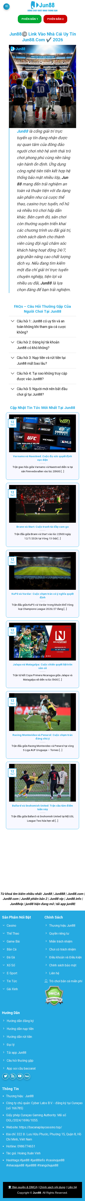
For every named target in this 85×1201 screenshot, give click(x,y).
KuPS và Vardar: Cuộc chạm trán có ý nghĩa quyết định (42, 595)
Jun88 (29, 1096)
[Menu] (6, 6)
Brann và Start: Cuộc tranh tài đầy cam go (42, 526)
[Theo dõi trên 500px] (27, 1076)
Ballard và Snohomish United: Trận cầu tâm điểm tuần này (42, 807)
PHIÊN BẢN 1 (30, 18)
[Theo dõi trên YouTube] (20, 1076)
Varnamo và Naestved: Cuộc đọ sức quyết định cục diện (42, 458)
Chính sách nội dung (52, 1187)
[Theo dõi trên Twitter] (5, 1076)
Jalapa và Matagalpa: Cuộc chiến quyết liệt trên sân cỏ (42, 666)
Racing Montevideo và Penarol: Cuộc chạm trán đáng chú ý (42, 736)
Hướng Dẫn (11, 1013)
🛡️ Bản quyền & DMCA (22, 1187)
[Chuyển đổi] (13, 321)
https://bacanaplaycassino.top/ (40, 1127)
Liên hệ (72, 1187)
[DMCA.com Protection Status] (54, 996)
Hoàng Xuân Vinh (29, 1153)
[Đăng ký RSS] (12, 1076)
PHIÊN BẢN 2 (55, 18)
